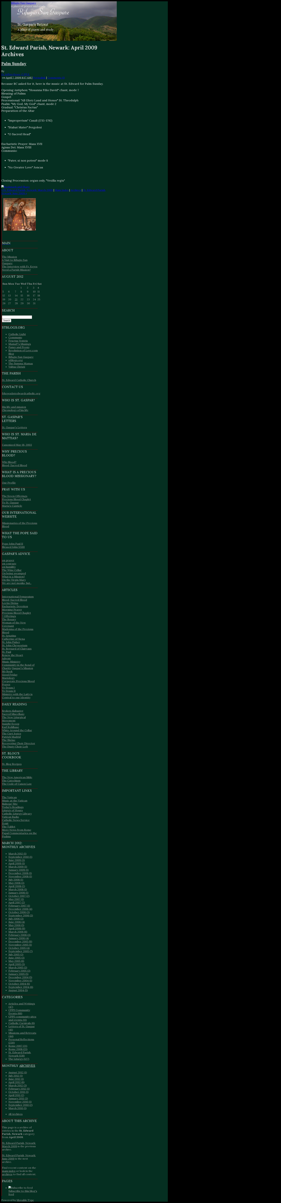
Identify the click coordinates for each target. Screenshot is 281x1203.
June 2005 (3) (16, 957)
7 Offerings (9, 616)
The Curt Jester (11, 733)
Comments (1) (56, 77)
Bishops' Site (10, 803)
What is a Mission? (13, 576)
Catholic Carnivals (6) (21, 1023)
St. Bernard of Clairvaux (17, 648)
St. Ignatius (9, 635)
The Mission (9, 256)
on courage (9, 563)
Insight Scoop (10, 723)
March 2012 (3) (17, 1085)
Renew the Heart (12, 655)
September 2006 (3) (20, 915)
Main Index (62, 190)
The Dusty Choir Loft (15, 746)
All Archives (15, 1114)
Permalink (39, 77)
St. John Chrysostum (14, 645)
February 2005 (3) (19, 970)
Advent (6, 658)
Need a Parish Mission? (16, 269)
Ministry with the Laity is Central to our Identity (17, 696)
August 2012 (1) (17, 1072)
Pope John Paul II (12, 543)
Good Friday (9, 674)
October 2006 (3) (19, 912)
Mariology (8, 678)
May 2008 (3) (16, 882)
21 (16, 299)
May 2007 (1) (16, 899)
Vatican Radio (10, 816)
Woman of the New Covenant (14, 624)
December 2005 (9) (20, 941)
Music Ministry (11, 661)
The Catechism (11, 780)
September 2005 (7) (20, 951)
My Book (7, 671)
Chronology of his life (15, 410)
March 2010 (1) (17, 1108)
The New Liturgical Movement (14, 719)
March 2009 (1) (17, 866)
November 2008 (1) (20, 876)
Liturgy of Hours (12, 810)
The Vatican (9, 797)
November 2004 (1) (20, 980)
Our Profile (9, 482)
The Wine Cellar (12, 570)
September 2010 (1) (20, 856)
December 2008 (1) (20, 873)
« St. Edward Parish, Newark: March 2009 (27, 190)
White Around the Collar (17, 730)
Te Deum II (9, 691)
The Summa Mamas (20, 363)
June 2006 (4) (16, 922)
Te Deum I (8, 687)
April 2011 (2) (16, 1095)
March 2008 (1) (17, 889)
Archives (76, 190)
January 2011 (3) (18, 1098)
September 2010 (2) (20, 1105)
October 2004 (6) (19, 983)
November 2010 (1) (20, 1101)
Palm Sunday (13, 63)
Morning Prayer (12, 609)
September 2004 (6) (20, 987)
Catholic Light (17, 334)
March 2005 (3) (17, 967)
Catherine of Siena (13, 638)
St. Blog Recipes (12, 764)
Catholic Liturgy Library (17, 813)
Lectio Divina (10, 603)
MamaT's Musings (19, 344)
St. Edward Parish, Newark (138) (19, 1054)
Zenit (5, 823)
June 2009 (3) (16, 860)
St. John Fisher (11, 642)
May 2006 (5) (16, 925)
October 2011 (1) (18, 1092)
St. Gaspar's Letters (14, 427)
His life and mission (14, 406)
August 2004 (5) (18, 990)
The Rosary (9, 619)
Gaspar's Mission (22, 668)
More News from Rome (16, 829)
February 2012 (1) (19, 1088)
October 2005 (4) (19, 948)
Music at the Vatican (14, 800)
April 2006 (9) (16, 928)
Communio (15, 337)
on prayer (8, 560)
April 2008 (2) (16, 886)
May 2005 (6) (16, 961)
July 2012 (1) (15, 1075)
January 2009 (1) (18, 869)
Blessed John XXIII (13, 547)
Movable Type (25, 1200)
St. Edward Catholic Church (19, 380)
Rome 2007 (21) (17, 1045)
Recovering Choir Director (18, 743)
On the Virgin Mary (14, 579)
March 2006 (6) (17, 931)
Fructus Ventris (18, 340)
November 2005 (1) (20, 944)
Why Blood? (9, 462)
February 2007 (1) (19, 905)
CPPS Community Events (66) (19, 1011)
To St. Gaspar (10, 502)
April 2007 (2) (16, 902)
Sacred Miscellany (13, 714)
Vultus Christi (16, 366)
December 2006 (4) (20, 909)
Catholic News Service (16, 820)
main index (8, 1171)
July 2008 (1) (15, 879)
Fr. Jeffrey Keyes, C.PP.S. (15, 74)
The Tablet (8, 826)
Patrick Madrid (11, 736)
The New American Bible (17, 777)
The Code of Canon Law (17, 783)
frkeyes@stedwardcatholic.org (21, 393)
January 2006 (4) (18, 938)
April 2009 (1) (16, 863)
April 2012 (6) (16, 1082)
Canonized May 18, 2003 (17, 444)
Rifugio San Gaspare (23, 3)
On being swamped (14, 573)
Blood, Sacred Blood (14, 465)
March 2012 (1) (17, 853)
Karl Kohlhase (10, 727)
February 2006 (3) (19, 935)
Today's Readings (13, 807)
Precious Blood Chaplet (16, 499)
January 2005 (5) (18, 974)
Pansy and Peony (18, 347)
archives (7, 1174)
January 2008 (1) (18, 892)
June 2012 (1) (16, 1079)
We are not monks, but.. (16, 583)
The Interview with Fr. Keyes (19, 266)
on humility (9, 566)
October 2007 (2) (18, 895)
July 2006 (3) (15, 918)
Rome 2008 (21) (17, 1049)
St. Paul (6, 651)
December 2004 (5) (20, 977)
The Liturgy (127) (18, 1058)
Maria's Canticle (12, 505)
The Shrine (8, 740)
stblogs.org (15, 360)
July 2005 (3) (15, 954)
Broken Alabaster (12, 710)
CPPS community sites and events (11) (22, 1018)
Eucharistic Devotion (15, 606)
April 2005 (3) (16, 964)
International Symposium (18, 596)
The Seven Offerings (14, 496)
